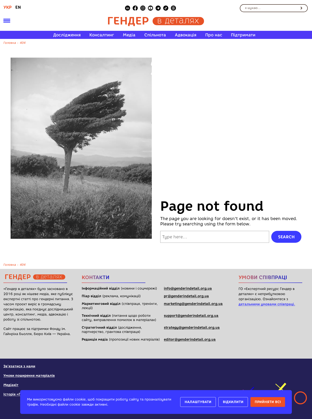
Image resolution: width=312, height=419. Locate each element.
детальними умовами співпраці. (267, 304)
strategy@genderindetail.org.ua (192, 327)
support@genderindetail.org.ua (191, 316)
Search (286, 236)
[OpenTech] (282, 369)
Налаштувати (198, 402)
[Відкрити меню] (7, 21)
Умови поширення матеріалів (29, 376)
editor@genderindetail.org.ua (190, 339)
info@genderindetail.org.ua (188, 288)
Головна (9, 43)
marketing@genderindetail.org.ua (193, 304)
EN (18, 7)
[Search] (301, 8)
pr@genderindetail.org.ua (186, 296)
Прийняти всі (268, 402)
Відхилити (233, 402)
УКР (7, 7)
